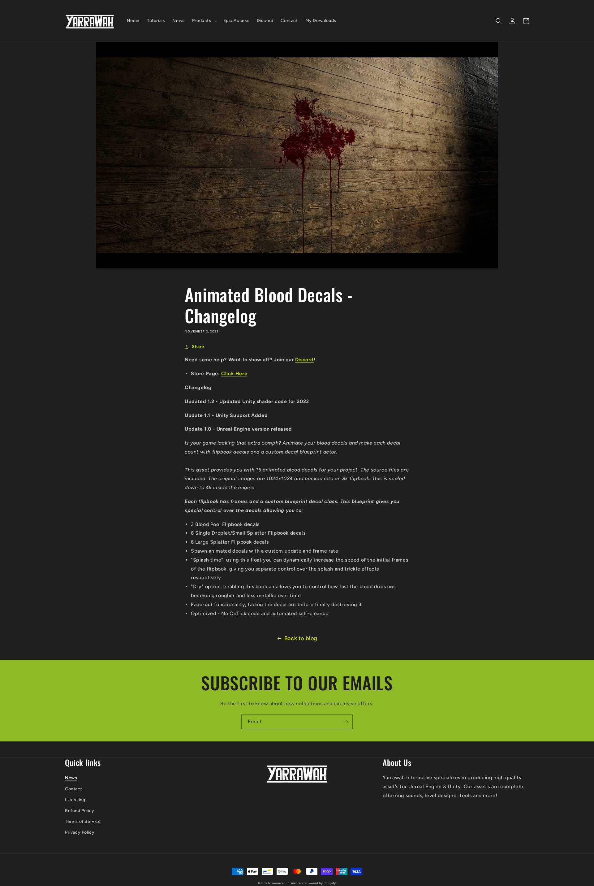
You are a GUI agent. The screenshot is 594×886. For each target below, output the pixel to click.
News (71, 777)
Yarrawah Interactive (287, 883)
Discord (304, 360)
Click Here (234, 373)
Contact (73, 789)
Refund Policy (79, 810)
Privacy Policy (79, 832)
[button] (204, 20)
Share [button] (198, 346)
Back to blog (300, 638)
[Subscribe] (345, 721)
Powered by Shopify (320, 883)
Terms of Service (83, 821)
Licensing (75, 799)
